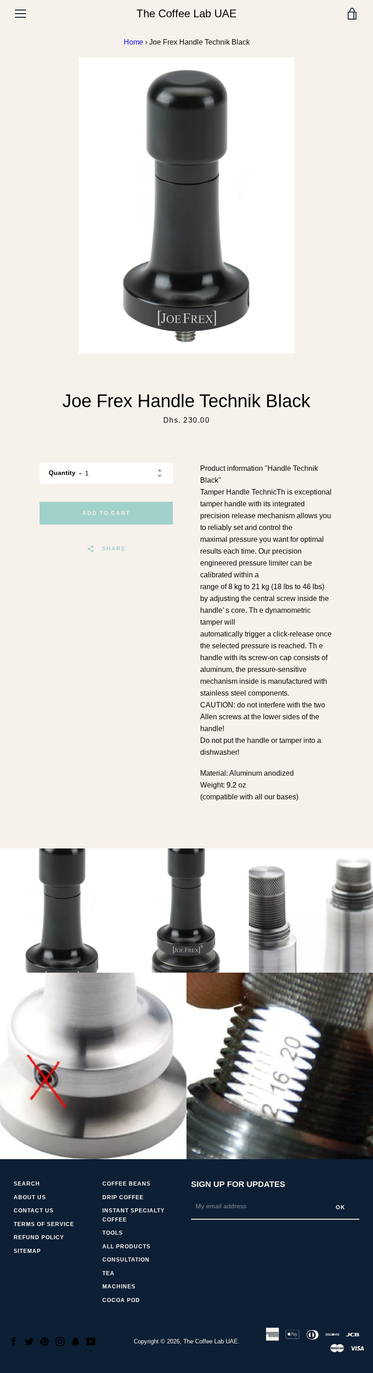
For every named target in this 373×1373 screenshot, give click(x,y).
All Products (126, 1246)
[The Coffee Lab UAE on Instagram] (60, 1341)
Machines (119, 1286)
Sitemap (27, 1251)
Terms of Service (44, 1224)
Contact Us (34, 1210)
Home (133, 42)
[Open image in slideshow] (187, 205)
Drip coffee (123, 1197)
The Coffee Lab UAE (186, 13)
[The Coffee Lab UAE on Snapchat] (75, 1341)
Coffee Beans (126, 1184)
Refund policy (39, 1237)
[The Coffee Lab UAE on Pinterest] (44, 1341)
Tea (108, 1273)
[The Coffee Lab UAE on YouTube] (91, 1341)
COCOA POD (121, 1300)
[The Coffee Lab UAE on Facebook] (13, 1341)
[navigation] (20, 13)
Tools (112, 1233)
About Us (30, 1197)
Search (27, 1184)
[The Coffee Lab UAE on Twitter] (29, 1341)
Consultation (126, 1260)
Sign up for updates (238, 1184)
